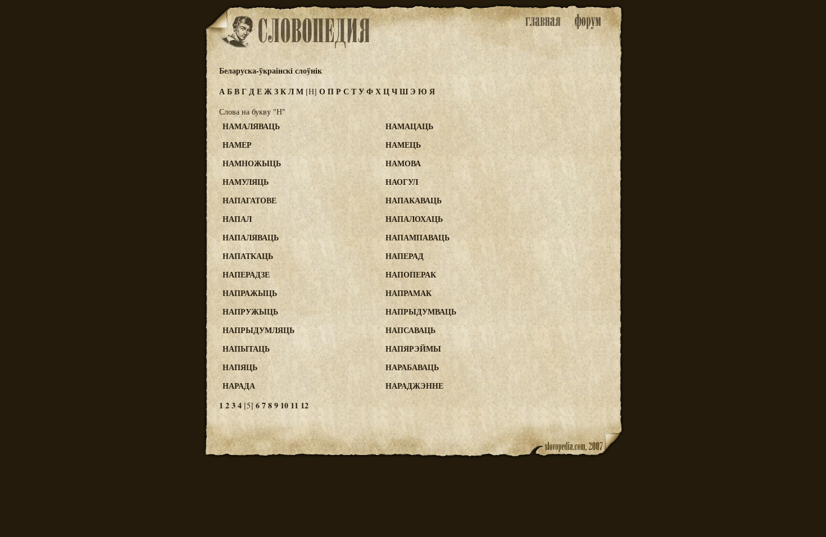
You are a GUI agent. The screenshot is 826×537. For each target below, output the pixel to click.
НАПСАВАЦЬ (410, 330)
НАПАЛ (237, 219)
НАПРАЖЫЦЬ (250, 293)
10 (284, 405)
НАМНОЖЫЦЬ (252, 163)
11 (294, 405)
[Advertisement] (577, 169)
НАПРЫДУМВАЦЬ (420, 311)
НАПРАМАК (408, 293)
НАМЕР (237, 145)
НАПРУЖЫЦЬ (250, 311)
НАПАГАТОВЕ (249, 200)
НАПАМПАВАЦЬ (417, 237)
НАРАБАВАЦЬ (412, 367)
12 (304, 405)
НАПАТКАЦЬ (248, 256)
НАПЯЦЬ (240, 367)
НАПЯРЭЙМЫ (413, 348)
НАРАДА (239, 386)
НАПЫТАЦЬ (246, 348)
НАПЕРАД (404, 256)
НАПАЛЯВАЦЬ (251, 237)
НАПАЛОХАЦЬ (414, 219)
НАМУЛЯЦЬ (246, 182)
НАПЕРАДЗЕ (246, 274)
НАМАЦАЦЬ (409, 126)
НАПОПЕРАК (410, 274)
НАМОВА (403, 163)
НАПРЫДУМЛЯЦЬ (258, 330)
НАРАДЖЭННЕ (414, 386)
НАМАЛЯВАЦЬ (251, 126)
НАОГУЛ (401, 182)
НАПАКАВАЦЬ (413, 200)
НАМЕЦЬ (403, 145)
